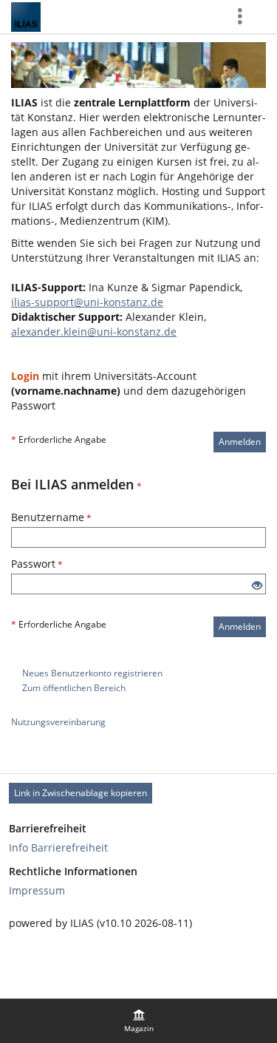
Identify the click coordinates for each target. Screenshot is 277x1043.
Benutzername (51, 517)
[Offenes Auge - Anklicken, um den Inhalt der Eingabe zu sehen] (257, 586)
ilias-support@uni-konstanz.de (87, 302)
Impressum (37, 890)
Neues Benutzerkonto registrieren (92, 673)
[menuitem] (138, 1021)
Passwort (37, 564)
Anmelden (240, 441)
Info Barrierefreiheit (58, 847)
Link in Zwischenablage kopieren (80, 793)
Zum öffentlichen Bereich (74, 688)
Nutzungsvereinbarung (58, 722)
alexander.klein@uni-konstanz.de (94, 332)
